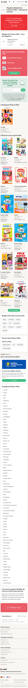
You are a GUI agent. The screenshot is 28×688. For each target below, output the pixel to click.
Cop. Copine (6, 548)
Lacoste (5, 390)
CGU (2, 682)
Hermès (5, 489)
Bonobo (5, 414)
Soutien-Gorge (6, 348)
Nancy (4, 319)
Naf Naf (5, 473)
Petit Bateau (6, 497)
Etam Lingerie (7, 454)
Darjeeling (6, 400)
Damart (5, 580)
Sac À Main (20, 344)
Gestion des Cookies (19, 682)
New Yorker (6, 435)
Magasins (11, 619)
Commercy (11, 327)
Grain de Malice (7, 408)
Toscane (5, 553)
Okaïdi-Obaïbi (7, 567)
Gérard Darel (6, 559)
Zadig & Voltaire (7, 470)
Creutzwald (16, 323)
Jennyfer (5, 575)
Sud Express (6, 484)
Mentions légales (5, 680)
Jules (4, 532)
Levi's (4, 534)
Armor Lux (6, 545)
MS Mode (5, 457)
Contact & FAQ (4, 660)
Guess (5, 462)
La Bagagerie (6, 416)
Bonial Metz (4, 619)
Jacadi (5, 524)
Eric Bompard (6, 492)
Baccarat (5, 330)
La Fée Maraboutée (8, 486)
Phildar (5, 526)
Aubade (5, 518)
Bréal (4, 419)
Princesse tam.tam (8, 516)
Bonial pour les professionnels (8, 662)
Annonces (24, 5)
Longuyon (18, 327)
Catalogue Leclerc (5, 642)
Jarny (4, 327)
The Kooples (6, 543)
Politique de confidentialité (20, 680)
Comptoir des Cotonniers (10, 505)
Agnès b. (5, 425)
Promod (5, 406)
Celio (4, 403)
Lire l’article (14, 380)
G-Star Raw (6, 449)
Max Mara (5, 430)
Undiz (4, 561)
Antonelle (6, 537)
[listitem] (7, 120)
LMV (4, 398)
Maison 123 (6, 441)
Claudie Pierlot (7, 478)
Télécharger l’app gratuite (6, 634)
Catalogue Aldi (4, 654)
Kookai (5, 564)
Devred (5, 529)
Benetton (5, 411)
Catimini (5, 433)
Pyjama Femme (6, 344)
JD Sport (5, 572)
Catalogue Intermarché (6, 652)
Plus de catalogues (14, 310)
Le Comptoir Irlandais (9, 510)
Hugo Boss (6, 459)
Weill (4, 467)
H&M (4, 395)
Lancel (5, 443)
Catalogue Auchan (5, 650)
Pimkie (5, 392)
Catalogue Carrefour (5, 644)
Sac (14, 344)
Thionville (11, 319)
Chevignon (6, 508)
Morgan (5, 475)
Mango (5, 500)
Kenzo (5, 446)
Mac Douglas (6, 569)
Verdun (4, 323)
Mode (17, 619)
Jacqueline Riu (7, 502)
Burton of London (8, 540)
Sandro (5, 427)
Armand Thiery (7, 583)
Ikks (4, 551)
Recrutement (4, 664)
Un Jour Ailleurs (7, 465)
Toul (10, 323)
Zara (4, 481)
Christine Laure (7, 451)
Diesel (5, 422)
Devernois (6, 513)
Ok (23, 90)
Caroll (4, 521)
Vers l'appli (14, 25)
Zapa (4, 494)
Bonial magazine (4, 631)
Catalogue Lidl (4, 640)
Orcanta (5, 556)
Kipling (5, 438)
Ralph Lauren (6, 577)
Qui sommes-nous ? (5, 629)
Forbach (18, 319)
